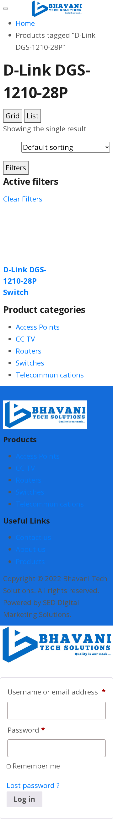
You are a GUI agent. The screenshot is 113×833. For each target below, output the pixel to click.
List (33, 116)
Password (26, 730)
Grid (13, 116)
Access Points (38, 327)
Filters (16, 168)
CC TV (25, 339)
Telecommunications (50, 375)
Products (30, 561)
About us (31, 549)
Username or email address (56, 692)
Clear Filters (22, 199)
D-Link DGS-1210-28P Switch (24, 280)
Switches (30, 363)
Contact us (33, 537)
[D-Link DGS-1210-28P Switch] (29, 230)
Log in (24, 799)
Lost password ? (33, 785)
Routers (28, 351)
